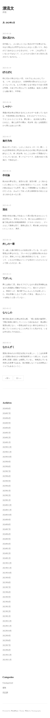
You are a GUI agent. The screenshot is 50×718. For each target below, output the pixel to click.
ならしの (7, 312)
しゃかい (7, 106)
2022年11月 (7, 626)
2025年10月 (7, 456)
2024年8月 (7, 524)
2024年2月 (7, 553)
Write (27, 711)
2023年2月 (7, 611)
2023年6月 (7, 592)
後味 (4, 687)
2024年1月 (7, 558)
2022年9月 (7, 635)
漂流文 (8, 8)
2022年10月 (7, 630)
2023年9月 (7, 577)
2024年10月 (7, 514)
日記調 (5, 692)
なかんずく (9, 347)
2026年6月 (7, 418)
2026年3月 (7, 432)
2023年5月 (7, 597)
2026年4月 (7, 428)
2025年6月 (7, 476)
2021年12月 (7, 655)
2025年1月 (7, 500)
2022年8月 (7, 640)
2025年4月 (7, 486)
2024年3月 (7, 548)
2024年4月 (7, 544)
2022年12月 (7, 621)
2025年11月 (7, 452)
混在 (5, 209)
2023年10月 (7, 572)
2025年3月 (7, 490)
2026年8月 (7, 408)
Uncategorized (8, 683)
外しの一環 (9, 243)
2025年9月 (7, 461)
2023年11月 (7, 568)
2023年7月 (7, 587)
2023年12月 (7, 563)
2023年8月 (7, 582)
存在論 (6, 175)
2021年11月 (7, 659)
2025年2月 (7, 495)
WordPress (14, 711)
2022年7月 (7, 645)
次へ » (18, 378)
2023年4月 (7, 601)
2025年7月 (7, 471)
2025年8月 (7, 466)
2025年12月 (7, 447)
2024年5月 (7, 539)
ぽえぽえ (7, 72)
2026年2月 (7, 437)
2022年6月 (7, 650)
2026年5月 (7, 423)
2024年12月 (7, 505)
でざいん (7, 278)
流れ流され (9, 37)
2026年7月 (7, 413)
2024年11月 (7, 510)
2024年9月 (7, 519)
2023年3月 (7, 606)
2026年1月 (7, 442)
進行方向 (7, 140)
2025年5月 (7, 481)
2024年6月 (7, 534)
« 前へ (7, 378)
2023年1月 (7, 616)
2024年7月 (7, 529)
